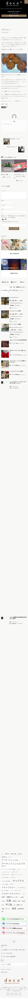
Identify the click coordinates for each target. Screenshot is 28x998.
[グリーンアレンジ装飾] (5, 328)
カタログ (13, 874)
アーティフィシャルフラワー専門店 (8, 869)
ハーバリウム (21, 887)
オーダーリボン (5, 874)
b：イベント (13, 343)
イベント (19, 869)
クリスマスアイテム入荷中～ (17, 371)
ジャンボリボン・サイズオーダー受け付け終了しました (18, 382)
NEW (7, 854)
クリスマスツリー (14, 297)
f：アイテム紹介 (14, 365)
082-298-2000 (15, 15)
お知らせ (4, 857)
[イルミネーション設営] (5, 314)
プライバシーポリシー (6, 969)
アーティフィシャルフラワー (13, 865)
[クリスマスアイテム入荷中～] (5, 375)
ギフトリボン (19, 874)
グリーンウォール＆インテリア (16, 332)
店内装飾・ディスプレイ (15, 305)
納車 (14, 905)
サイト (2, 209)
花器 (3, 909)
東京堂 (23, 901)
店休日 (15, 901)
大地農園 (21, 897)
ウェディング (14, 872)
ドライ (11, 884)
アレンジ (10, 857)
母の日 (3, 905)
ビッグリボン (5, 890)
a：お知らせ (13, 290)
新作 (19, 901)
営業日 (3, 897)
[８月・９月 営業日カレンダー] (5, 290)
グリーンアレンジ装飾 (15, 324)
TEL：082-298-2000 (7, 953)
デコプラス (18, 881)
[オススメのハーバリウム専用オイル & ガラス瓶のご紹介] (5, 364)
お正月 (20, 854)
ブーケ (11, 890)
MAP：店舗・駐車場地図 (9, 956)
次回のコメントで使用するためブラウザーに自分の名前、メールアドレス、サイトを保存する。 (14, 216)
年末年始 (3, 901)
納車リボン (20, 905)
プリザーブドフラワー (11, 894)
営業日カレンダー (13, 897)
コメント (3, 190)
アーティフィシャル (10, 860)
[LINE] (13, 127)
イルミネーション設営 (15, 311)
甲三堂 (9, 904)
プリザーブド (18, 890)
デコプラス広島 (5, 884)
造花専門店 (21, 909)
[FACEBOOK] (15, 127)
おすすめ (14, 854)
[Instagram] (10, 127)
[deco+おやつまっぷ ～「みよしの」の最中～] (20, 165)
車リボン (8, 909)
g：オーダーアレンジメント (17, 327)
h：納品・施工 (14, 300)
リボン (23, 894)
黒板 (2, 911)
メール (3, 205)
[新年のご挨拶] (7, 165)
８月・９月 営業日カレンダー (17, 287)
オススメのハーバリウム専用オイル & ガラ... (18, 361)
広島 (9, 901)
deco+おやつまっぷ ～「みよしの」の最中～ (19, 176)
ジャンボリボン (6, 881)
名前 (2, 200)
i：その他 (4, 107)
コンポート (13, 877)
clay (3, 854)
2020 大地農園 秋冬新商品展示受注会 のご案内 (18, 618)
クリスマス (5, 877)
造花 (14, 908)
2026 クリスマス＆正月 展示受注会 (18, 340)
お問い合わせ (4, 972)
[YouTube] (18, 127)
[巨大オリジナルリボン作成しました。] (5, 354)
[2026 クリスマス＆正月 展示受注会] (5, 343)
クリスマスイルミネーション (16, 303)
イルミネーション (5, 872)
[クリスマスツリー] (5, 301)
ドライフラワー (8, 888)
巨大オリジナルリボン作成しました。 (18, 351)
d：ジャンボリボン (15, 354)
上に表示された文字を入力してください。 (10, 221)
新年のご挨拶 (4, 174)
